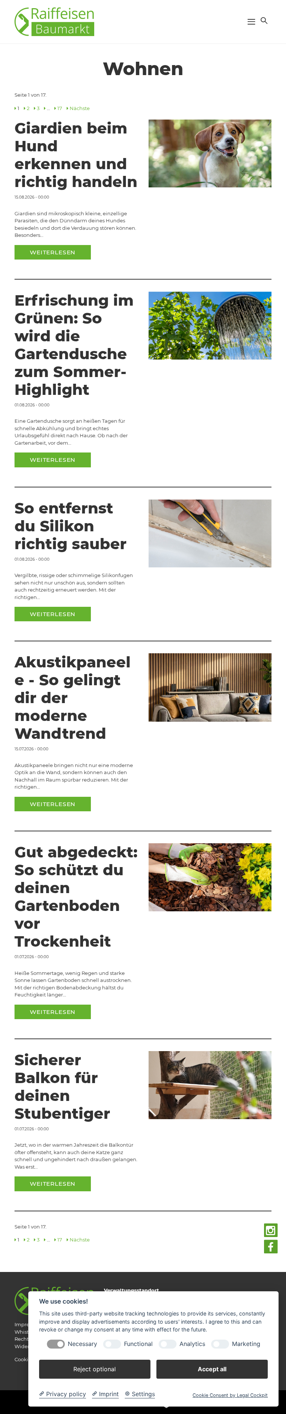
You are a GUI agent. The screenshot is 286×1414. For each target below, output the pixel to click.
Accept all (212, 1369)
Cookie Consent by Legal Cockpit (230, 1395)
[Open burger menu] (251, 21)
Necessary (82, 1343)
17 (59, 108)
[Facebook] (271, 1247)
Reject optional (94, 1369)
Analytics (192, 1343)
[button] (263, 20)
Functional (138, 1343)
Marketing (246, 1343)
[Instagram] (271, 1231)
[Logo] (54, 21)
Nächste (80, 108)
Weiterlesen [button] (53, 252)
